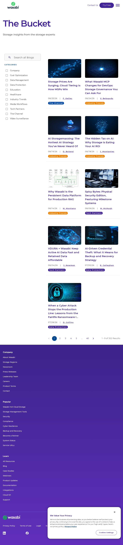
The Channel (56, 103)
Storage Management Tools (15, 412)
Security (6, 416)
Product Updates (10, 480)
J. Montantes (107, 151)
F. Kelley (67, 98)
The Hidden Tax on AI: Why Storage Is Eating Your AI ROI (99, 142)
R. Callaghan (107, 265)
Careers (6, 381)
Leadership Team (10, 376)
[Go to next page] (93, 338)
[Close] (114, 512)
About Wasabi (9, 357)
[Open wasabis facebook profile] (27, 533)
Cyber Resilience (10, 426)
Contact (6, 391)
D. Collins (68, 322)
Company (8, 352)
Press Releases (9, 372)
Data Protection (95, 270)
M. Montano (69, 208)
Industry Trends (95, 103)
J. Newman (69, 265)
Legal (38, 526)
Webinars (7, 476)
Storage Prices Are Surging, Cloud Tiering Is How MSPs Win (64, 85)
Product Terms (9, 386)
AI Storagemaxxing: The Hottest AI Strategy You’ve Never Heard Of (64, 142)
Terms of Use (25, 526)
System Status (9, 440)
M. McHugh (106, 208)
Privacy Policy (9, 526)
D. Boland (68, 151)
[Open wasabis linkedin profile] (4, 533)
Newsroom (7, 367)
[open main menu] (117, 5)
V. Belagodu (106, 98)
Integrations (8, 490)
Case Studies (8, 471)
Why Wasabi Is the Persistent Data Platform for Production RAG (64, 195)
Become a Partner (11, 436)
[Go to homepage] (13, 5)
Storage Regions (10, 362)
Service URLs (8, 445)
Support (6, 500)
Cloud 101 (7, 495)
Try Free (107, 5)
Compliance (8, 421)
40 (87, 338)
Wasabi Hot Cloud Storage (14, 407)
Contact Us (92, 5)
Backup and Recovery (12, 431)
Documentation (10, 485)
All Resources (9, 461)
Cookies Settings (106, 532)
